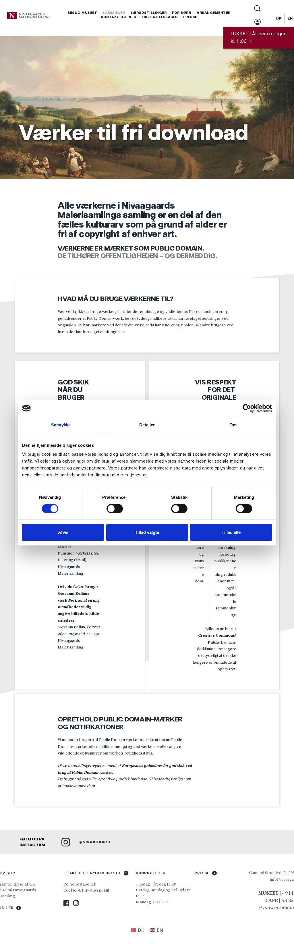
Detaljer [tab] (147, 424)
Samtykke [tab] (61, 424)
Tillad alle (231, 532)
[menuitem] (82, 13)
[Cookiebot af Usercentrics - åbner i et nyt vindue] (247, 408)
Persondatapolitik (79, 884)
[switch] (115, 508)
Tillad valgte (147, 532)
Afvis (63, 532)
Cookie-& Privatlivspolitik (87, 890)
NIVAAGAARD (96, 841)
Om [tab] (233, 424)
